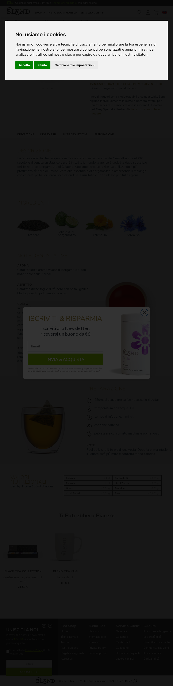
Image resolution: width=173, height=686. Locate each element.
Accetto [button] (24, 65)
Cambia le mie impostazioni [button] (75, 65)
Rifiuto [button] (42, 65)
